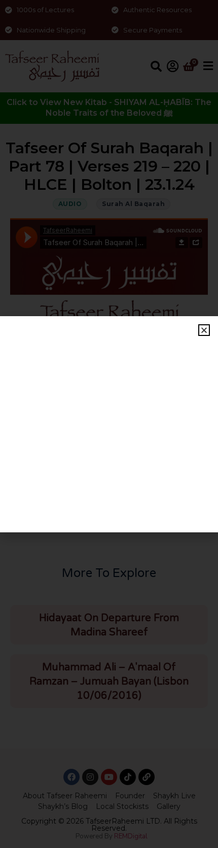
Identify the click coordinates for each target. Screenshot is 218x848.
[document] (109, 424)
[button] (204, 330)
